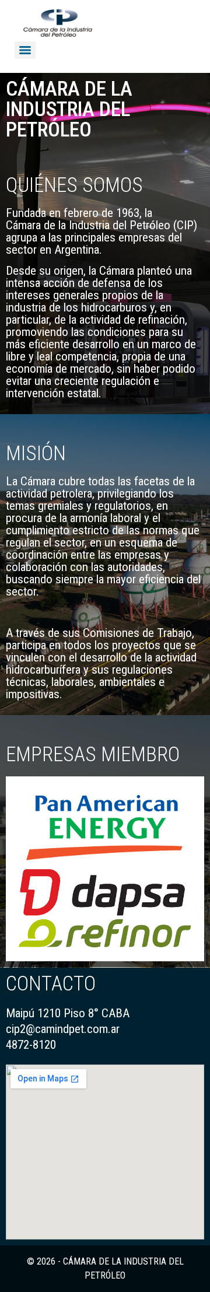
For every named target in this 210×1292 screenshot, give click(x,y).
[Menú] (25, 50)
